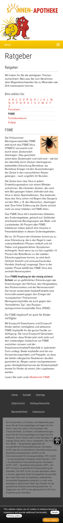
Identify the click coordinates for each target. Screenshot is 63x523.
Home (14, 395)
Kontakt (27, 395)
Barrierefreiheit (19, 411)
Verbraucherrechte (40, 403)
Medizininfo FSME (40, 377)
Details (55, 512)
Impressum (38, 411)
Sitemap (40, 395)
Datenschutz (18, 403)
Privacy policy (14, 516)
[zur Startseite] (29, 7)
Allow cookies (50, 520)
